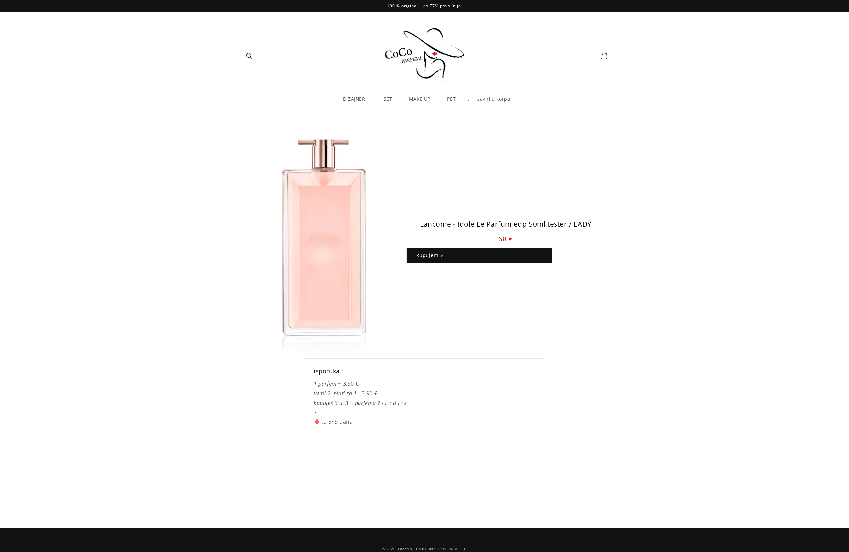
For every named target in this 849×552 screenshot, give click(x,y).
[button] (249, 56)
